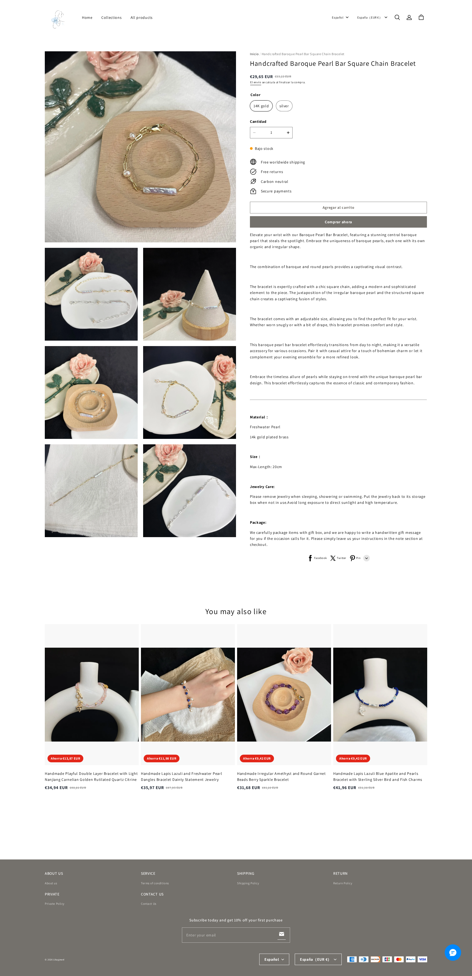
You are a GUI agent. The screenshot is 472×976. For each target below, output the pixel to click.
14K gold (261, 105)
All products (142, 17)
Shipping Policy (248, 883)
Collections (111, 17)
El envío (255, 82)
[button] (397, 17)
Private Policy (54, 903)
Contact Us (149, 903)
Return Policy (342, 883)
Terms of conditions (155, 883)
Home (87, 17)
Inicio (254, 54)
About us (51, 883)
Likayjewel (58, 959)
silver (284, 105)
